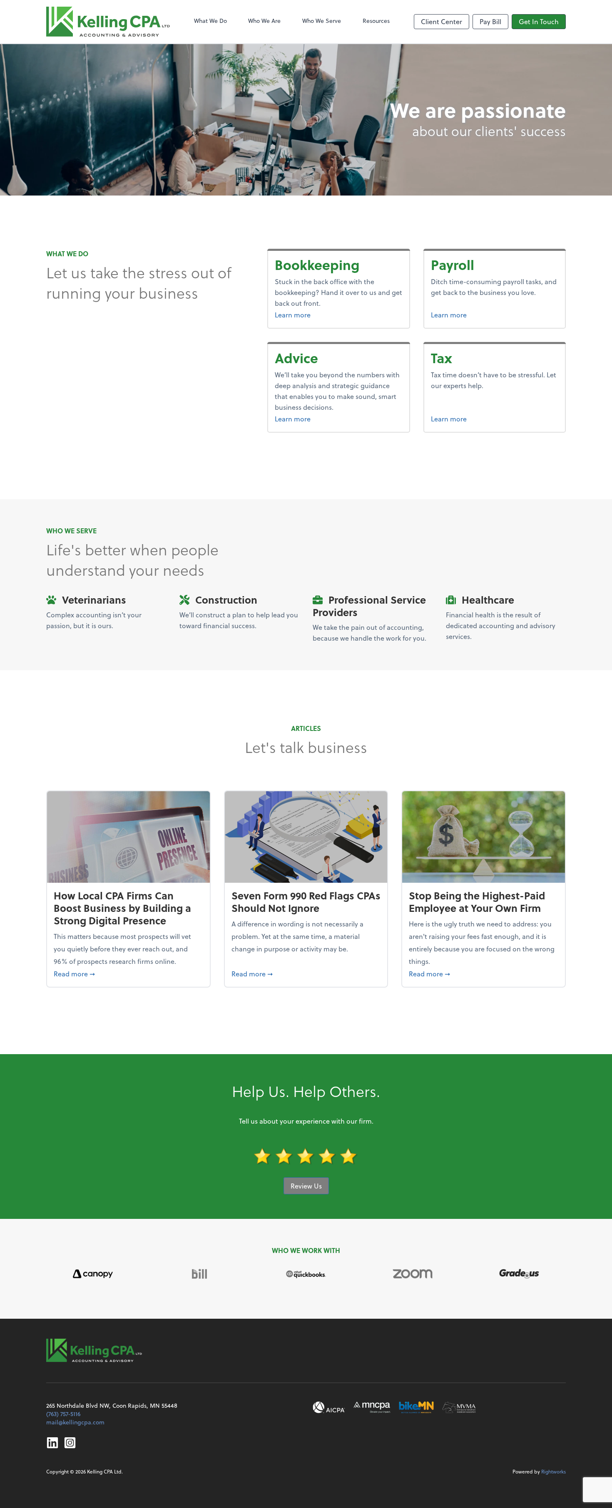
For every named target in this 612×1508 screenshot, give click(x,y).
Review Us (306, 1186)
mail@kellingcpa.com (75, 1422)
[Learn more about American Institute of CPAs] (329, 1407)
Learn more (324, 314)
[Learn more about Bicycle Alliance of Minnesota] (416, 1407)
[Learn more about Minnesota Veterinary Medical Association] (459, 1407)
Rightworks (553, 1471)
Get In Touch (539, 21)
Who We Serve (321, 20)
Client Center (441, 21)
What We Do (210, 20)
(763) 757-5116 (63, 1413)
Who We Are (264, 20)
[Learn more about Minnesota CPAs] (372, 1407)
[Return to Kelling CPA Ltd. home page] (108, 22)
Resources (376, 20)
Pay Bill (490, 21)
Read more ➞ (128, 973)
